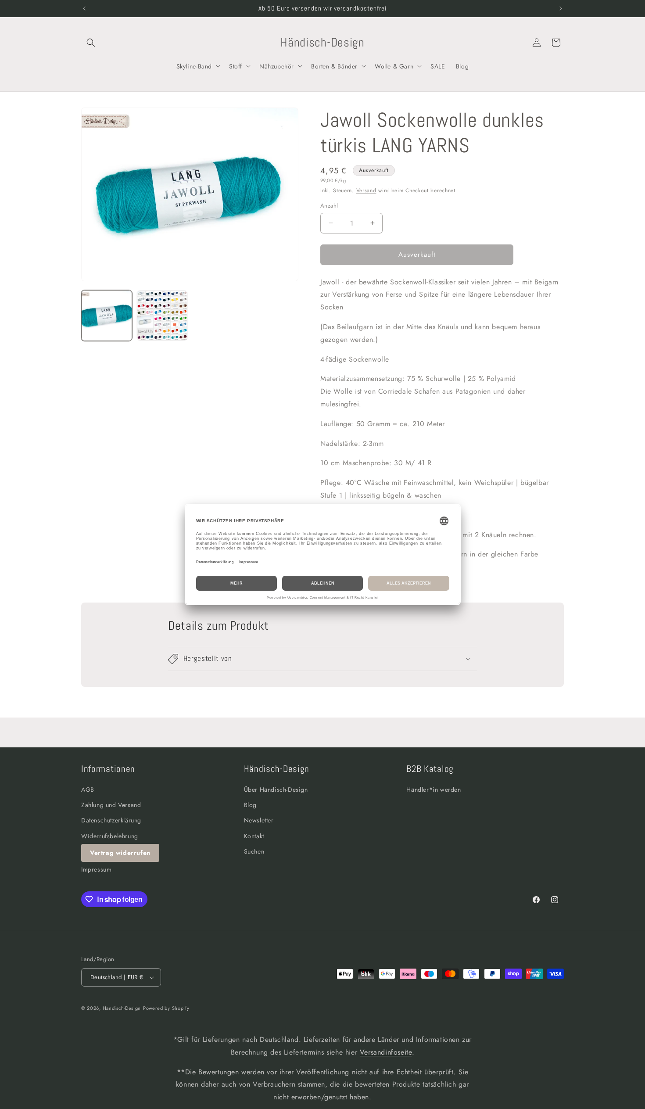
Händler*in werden (433, 789)
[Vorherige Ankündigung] (84, 8)
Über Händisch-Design (276, 789)
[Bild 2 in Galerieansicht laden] (161, 315)
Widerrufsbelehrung (109, 836)
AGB (87, 789)
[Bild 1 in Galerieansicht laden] (106, 315)
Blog (250, 804)
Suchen (254, 851)
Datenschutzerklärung (111, 820)
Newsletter (259, 820)
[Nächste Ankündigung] (560, 8)
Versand (366, 190)
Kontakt (254, 836)
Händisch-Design (122, 1008)
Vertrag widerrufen (120, 852)
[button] (90, 42)
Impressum (96, 869)
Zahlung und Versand (111, 804)
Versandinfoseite (386, 1052)
